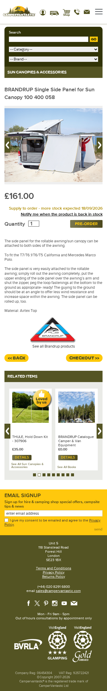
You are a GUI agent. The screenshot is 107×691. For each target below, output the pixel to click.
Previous (7, 145)
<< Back (16, 358)
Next (100, 145)
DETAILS (22, 457)
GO (94, 39)
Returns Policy (53, 576)
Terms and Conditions (53, 568)
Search (15, 32)
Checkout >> (84, 358)
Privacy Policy (53, 572)
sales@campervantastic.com (58, 591)
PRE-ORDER (86, 223)
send (98, 529)
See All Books (66, 467)
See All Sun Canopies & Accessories (27, 465)
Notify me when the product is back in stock (62, 214)
